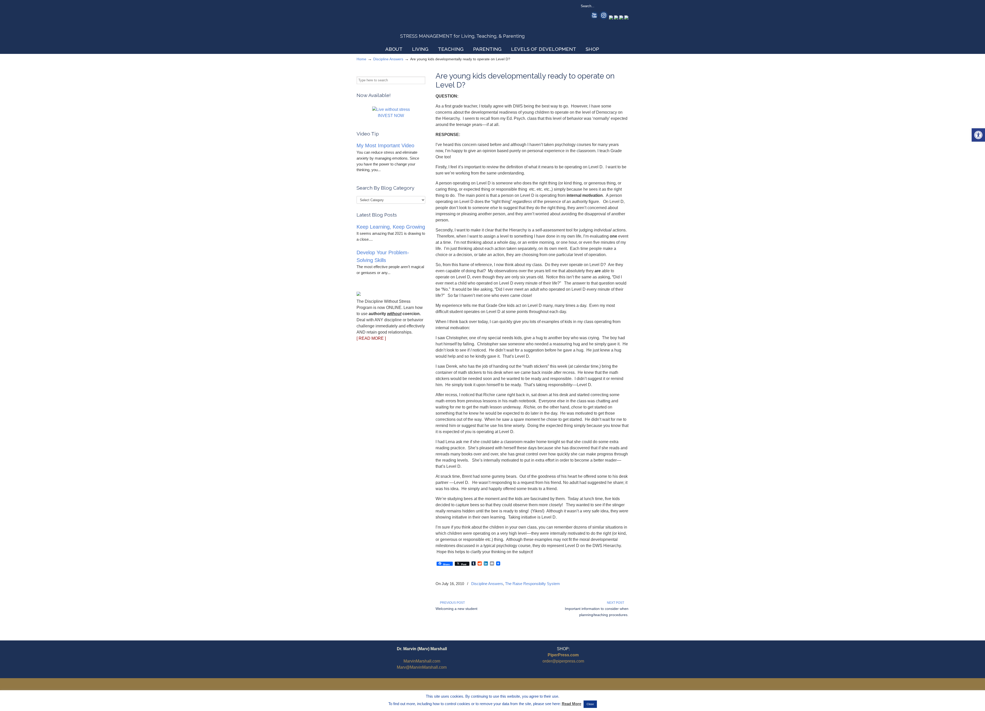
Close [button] (590, 704)
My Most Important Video (385, 145)
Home (361, 59)
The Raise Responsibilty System (532, 583)
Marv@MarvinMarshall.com (422, 667)
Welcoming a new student (456, 609)
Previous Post (451, 603)
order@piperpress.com (563, 661)
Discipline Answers (388, 59)
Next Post (616, 603)
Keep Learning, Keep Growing (391, 227)
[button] (978, 135)
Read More (571, 704)
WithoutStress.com (393, 24)
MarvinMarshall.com (421, 661)
